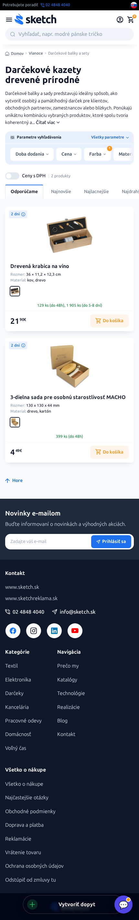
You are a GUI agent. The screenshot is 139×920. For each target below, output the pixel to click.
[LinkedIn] (54, 631)
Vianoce (36, 53)
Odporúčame (24, 191)
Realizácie (68, 707)
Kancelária (17, 707)
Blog (62, 721)
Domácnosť (18, 734)
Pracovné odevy (23, 721)
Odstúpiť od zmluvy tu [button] (30, 880)
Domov (17, 53)
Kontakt (66, 734)
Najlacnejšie (96, 191)
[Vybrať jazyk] (134, 5)
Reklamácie (18, 839)
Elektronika (18, 680)
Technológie (71, 693)
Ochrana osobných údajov (34, 866)
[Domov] (35, 20)
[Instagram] (33, 631)
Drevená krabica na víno (39, 266)
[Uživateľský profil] (120, 19)
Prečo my (68, 666)
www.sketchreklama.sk (31, 598)
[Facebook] (13, 631)
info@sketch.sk (77, 612)
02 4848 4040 (28, 612)
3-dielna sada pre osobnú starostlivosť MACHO (68, 397)
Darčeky (14, 693)
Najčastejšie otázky (26, 797)
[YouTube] (75, 631)
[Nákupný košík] (130, 19)
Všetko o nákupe (24, 784)
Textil (11, 666)
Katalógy (67, 680)
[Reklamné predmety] (9, 20)
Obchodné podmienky (30, 811)
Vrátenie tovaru (23, 852)
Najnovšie (61, 191)
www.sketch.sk (22, 587)
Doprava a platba (24, 825)
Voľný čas (15, 748)
